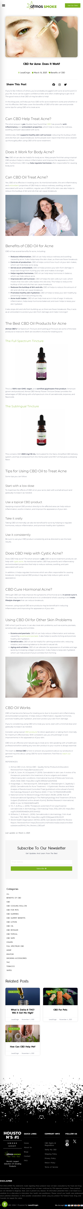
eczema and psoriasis (29, 636)
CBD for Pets (12, 910)
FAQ (25, 1160)
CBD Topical (12, 934)
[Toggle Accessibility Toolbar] (5, 1204)
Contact (27, 1156)
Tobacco (10, 966)
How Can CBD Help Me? (22, 1047)
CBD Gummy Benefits (15, 918)
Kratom (10, 954)
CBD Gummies (12, 914)
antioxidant (14, 185)
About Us (28, 1147)
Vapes (9, 970)
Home (26, 1143)
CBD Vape (10, 938)
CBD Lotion (11, 922)
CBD (49, 124)
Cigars (9, 942)
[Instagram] (59, 84)
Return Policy (50, 1162)
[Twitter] (65, 84)
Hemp (8, 950)
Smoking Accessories (16, 958)
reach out (66, 754)
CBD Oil (9, 926)
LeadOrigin (33, 1205)
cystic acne (18, 561)
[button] (3, 5)
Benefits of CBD (58, 72)
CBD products (31, 732)
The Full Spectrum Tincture (24, 341)
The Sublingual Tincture (22, 406)
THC (8, 962)
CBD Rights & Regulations (50, 1144)
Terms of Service (51, 1167)
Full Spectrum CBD (15, 946)
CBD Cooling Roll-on (16, 906)
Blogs (26, 1152)
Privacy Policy (50, 1158)
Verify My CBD (51, 1149)
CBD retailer (12, 930)
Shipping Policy (51, 1154)
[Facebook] (53, 84)
